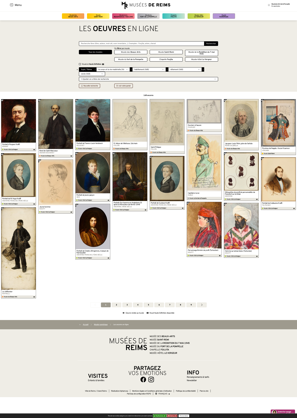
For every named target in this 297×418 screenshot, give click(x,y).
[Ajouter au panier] (34, 100)
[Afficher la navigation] (11, 5)
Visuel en (91, 64)
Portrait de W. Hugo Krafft (11, 199)
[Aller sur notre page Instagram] (151, 379)
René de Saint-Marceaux (48, 151)
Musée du (148, 16)
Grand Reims (102, 391)
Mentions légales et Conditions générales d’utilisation (152, 391)
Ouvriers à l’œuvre (194, 125)
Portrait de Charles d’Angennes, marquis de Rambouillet (92, 252)
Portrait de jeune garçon (85, 195)
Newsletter (192, 380)
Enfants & (96, 380)
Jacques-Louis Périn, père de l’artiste (239, 144)
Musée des (73, 16)
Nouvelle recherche (90, 86)
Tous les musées (95, 52)
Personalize (184, 416)
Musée (98, 16)
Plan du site (204, 391)
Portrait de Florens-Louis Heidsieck (89, 143)
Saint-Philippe (156, 147)
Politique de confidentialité (186, 391)
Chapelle (174, 16)
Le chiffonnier (7, 292)
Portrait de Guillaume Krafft (272, 203)
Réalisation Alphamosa (119, 391)
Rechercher (211, 44)
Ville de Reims (90, 391)
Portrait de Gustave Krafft (160, 203)
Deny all (172, 416)
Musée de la (123, 16)
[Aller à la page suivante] (202, 304)
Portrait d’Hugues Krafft (11, 144)
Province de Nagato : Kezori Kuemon (276, 148)
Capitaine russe (193, 193)
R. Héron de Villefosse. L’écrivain (125, 143)
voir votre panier (125, 86)
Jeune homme (44, 207)
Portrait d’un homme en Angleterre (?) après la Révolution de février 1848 (128, 204)
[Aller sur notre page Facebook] (143, 379)
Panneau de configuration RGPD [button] (139, 394)
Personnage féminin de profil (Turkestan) (203, 250)
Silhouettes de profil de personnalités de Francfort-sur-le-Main (240, 193)
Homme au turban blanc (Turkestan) (238, 251)
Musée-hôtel (198, 16)
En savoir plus (275, 6)
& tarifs (198, 377)
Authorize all (160, 416)
